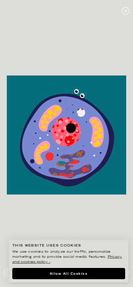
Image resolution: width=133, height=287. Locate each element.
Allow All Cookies (69, 273)
